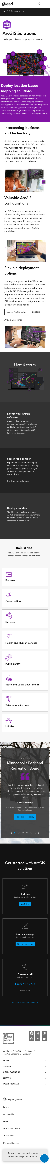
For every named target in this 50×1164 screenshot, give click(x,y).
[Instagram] (37, 1038)
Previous (11, 832)
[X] (37, 1033)
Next (38, 832)
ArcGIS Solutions (11, 11)
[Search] (39, 4)
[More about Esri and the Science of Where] (8, 1039)
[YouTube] (44, 1038)
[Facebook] (31, 1033)
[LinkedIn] (44, 1033)
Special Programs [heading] (11, 1084)
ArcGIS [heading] (6, 1060)
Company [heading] (7, 1078)
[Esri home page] (8, 4)
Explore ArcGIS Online (17, 312)
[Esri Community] (31, 1038)
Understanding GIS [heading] (11, 1072)
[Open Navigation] (46, 4)
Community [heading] (8, 1066)
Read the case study (25, 817)
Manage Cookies (11, 1143)
